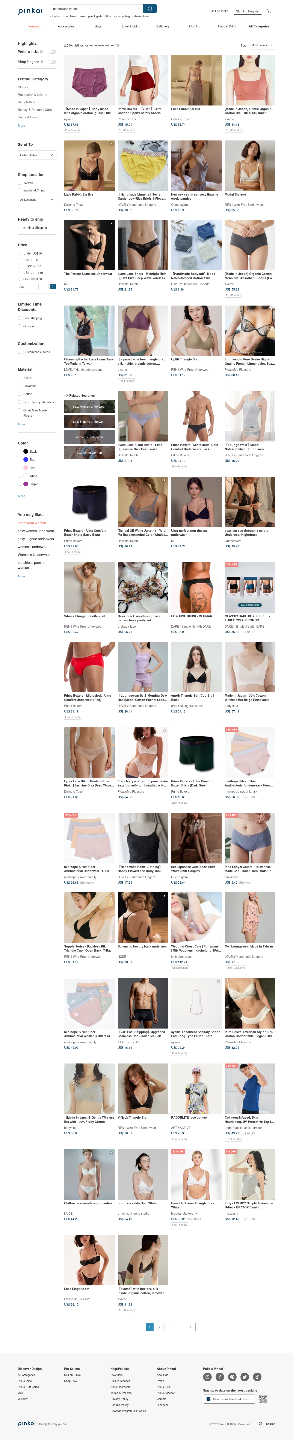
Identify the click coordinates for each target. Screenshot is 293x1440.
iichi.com (162, 1404)
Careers (161, 1398)
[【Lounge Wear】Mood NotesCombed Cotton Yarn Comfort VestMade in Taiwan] (250, 416)
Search (150, 8)
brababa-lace (127, 626)
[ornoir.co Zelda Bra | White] (143, 1174)
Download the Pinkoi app (232, 1399)
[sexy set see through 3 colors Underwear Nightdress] (250, 502)
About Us (162, 1374)
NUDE (68, 284)
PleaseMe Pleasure (238, 369)
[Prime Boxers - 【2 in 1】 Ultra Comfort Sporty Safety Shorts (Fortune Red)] (143, 80)
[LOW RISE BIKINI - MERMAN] (196, 587)
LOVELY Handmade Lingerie (137, 204)
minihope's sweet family (241, 791)
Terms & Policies (121, 1392)
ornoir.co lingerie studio (187, 705)
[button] (53, 286)
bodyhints (231, 705)
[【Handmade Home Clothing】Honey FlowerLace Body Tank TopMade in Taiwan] (143, 838)
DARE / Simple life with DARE (191, 626)
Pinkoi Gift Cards (28, 1386)
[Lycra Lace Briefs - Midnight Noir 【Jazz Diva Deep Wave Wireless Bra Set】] (143, 245)
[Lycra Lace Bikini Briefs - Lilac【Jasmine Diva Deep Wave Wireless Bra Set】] (143, 416)
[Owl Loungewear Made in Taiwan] (250, 917)
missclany (231, 1213)
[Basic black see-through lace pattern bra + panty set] (143, 587)
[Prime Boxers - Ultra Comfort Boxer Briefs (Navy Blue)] (89, 502)
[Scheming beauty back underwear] (143, 917)
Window (22, 1398)
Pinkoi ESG (164, 1386)
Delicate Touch (181, 119)
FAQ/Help (116, 1374)
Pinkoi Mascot (166, 1392)
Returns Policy (119, 1404)
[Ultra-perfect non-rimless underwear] (196, 502)
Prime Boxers (127, 119)
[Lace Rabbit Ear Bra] (196, 80)
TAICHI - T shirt (128, 1042)
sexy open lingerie (91, 16)
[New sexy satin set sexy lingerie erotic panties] (196, 165)
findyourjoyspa (181, 956)
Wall (20, 1392)
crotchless (70, 16)
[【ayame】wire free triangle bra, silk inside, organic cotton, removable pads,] (143, 331)
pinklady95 (232, 877)
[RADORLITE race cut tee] (196, 1088)
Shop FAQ (70, 1380)
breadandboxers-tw (184, 1213)
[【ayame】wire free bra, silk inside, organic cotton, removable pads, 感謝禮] (143, 1260)
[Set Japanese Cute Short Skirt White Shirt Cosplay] (196, 838)
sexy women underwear (36, 530)
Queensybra (179, 204)
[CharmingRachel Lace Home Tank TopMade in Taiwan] (89, 331)
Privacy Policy (119, 1398)
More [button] (21, 125)
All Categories (26, 1374)
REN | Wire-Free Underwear (244, 204)
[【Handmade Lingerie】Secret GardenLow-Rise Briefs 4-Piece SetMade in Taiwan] (143, 165)
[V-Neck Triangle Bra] (143, 1088)
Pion (108, 16)
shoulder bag (122, 16)
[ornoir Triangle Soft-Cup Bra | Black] (196, 667)
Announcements (120, 1386)
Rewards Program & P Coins (128, 1410)
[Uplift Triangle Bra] (196, 331)
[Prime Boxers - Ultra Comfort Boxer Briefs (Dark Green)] (196, 752)
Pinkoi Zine (25, 1380)
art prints (55, 16)
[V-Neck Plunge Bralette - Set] (89, 587)
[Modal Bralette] (250, 165)
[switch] (37, 51)
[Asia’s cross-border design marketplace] (30, 11)
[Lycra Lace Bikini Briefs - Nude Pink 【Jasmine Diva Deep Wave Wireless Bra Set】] (89, 752)
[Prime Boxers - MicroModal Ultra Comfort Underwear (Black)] (196, 416)
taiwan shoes (141, 16)
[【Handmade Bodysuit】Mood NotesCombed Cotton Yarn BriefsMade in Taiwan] (196, 245)
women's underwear (33, 546)
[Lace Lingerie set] (89, 1260)
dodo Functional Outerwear (243, 1127)
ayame (68, 119)
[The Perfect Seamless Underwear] (89, 245)
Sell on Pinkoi (220, 11)
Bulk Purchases (120, 1380)
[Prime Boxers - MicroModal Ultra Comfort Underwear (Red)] (89, 667)
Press (160, 1380)
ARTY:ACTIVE (180, 1127)
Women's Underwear (34, 554)
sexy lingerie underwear (36, 538)
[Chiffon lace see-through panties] (89, 1174)
